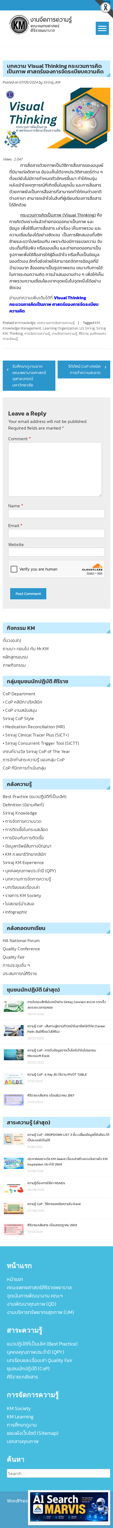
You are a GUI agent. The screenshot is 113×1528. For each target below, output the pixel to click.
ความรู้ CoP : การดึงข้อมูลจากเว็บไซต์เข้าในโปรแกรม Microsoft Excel (61, 1053)
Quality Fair (14, 957)
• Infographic (15, 912)
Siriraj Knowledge (20, 813)
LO (81, 328)
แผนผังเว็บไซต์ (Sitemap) (32, 1433)
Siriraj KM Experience (23, 862)
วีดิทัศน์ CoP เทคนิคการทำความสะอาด (84, 369)
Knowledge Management (22, 328)
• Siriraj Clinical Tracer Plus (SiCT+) (36, 735)
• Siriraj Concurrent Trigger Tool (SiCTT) (41, 743)
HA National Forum (21, 940)
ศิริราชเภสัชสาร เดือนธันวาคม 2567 (50, 1095)
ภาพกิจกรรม (14, 665)
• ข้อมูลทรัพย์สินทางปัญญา (27, 846)
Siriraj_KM (52, 82)
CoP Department (19, 693)
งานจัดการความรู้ (64, 333)
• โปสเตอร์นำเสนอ (18, 903)
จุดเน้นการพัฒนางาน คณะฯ (35, 1295)
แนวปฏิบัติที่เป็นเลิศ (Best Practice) (42, 1343)
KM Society (19, 1408)
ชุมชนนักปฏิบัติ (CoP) (28, 1368)
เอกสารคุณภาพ (23, 1441)
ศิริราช (83, 333)
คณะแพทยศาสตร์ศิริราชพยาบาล (39, 1287)
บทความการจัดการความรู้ (56, 322)
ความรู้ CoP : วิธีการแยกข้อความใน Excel (54, 1204)
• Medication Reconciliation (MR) (34, 726)
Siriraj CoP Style (18, 718)
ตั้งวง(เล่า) (12, 640)
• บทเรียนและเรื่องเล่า (21, 887)
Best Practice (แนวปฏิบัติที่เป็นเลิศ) (34, 796)
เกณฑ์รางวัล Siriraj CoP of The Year (36, 751)
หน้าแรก (15, 1279)
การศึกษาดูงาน (22, 1425)
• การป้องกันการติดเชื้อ (23, 837)
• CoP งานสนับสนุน (20, 710)
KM (97, 322)
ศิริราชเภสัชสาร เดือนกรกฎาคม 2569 (52, 1225)
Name (15, 505)
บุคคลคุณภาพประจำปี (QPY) (35, 1352)
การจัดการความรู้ (37, 333)
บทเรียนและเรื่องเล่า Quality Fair (39, 1360)
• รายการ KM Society (22, 895)
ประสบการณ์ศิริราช (20, 973)
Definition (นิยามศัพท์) (23, 804)
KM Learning (20, 1416)
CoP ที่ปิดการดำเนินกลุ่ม (24, 768)
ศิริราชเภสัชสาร (22, 1376)
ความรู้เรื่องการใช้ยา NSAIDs (46, 1183)
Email (15, 525)
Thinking (16, 333)
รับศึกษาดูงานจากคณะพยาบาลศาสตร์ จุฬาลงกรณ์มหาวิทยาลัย (29, 375)
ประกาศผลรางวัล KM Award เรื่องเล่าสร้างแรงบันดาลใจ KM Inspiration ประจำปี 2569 (67, 1161)
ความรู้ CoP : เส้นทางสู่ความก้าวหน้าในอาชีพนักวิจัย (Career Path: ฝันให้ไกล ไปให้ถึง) (66, 1029)
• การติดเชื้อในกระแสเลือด (25, 829)
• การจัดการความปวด (22, 821)
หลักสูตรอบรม (15, 657)
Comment (19, 438)
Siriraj (90, 328)
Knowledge (26, 322)
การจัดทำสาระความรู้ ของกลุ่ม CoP (33, 759)
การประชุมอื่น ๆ (16, 965)
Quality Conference (21, 948)
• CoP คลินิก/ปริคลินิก (22, 702)
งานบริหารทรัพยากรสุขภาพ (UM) (40, 1312)
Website (16, 544)
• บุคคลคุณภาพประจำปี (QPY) (29, 870)
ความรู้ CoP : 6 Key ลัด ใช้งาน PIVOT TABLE (57, 1074)
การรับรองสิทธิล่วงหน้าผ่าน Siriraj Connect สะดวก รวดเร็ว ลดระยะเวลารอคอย (66, 1005)
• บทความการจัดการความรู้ (27, 879)
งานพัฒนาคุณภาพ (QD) (31, 1304)
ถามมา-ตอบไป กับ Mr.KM (26, 648)
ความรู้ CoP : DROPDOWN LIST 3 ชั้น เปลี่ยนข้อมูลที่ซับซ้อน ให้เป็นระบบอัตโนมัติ (68, 1137)
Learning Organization (60, 328)
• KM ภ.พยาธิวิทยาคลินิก (24, 854)
